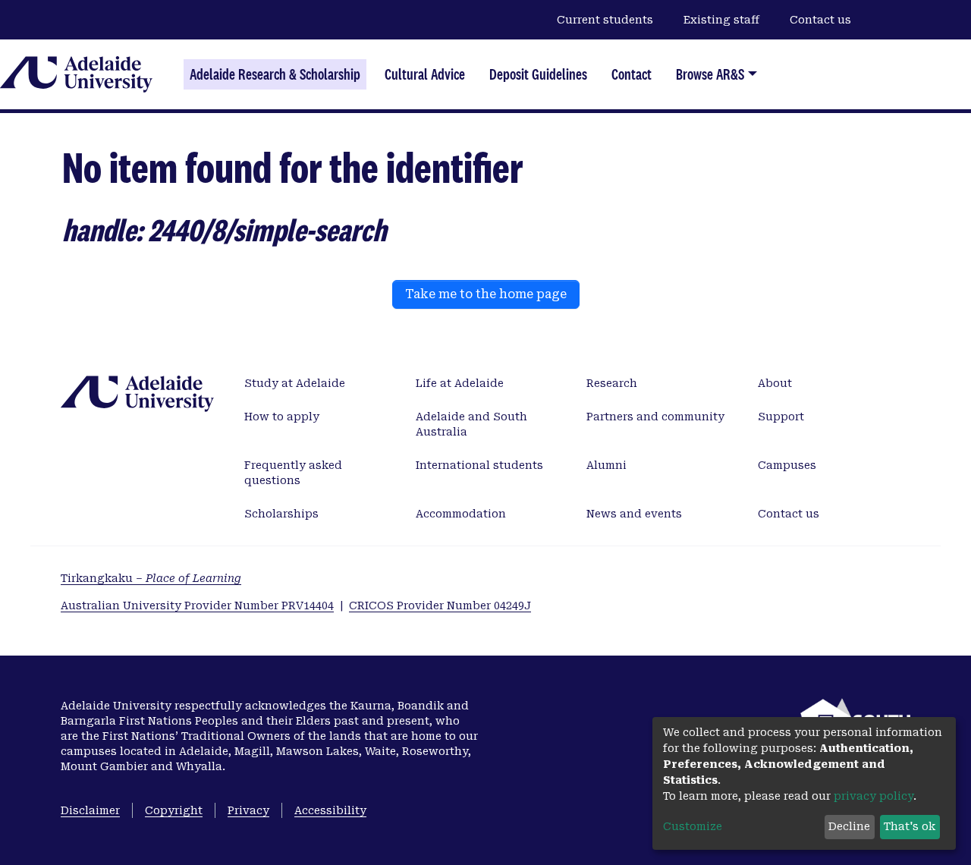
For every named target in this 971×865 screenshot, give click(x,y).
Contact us (820, 20)
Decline (849, 826)
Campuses (787, 465)
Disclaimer (90, 810)
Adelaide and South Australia (471, 424)
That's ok (909, 826)
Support (781, 416)
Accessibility (330, 810)
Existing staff (721, 20)
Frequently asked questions (293, 472)
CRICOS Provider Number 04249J (440, 605)
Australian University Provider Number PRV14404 (197, 605)
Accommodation (461, 514)
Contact (631, 74)
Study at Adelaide (294, 383)
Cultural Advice (425, 74)
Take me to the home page (486, 294)
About (775, 383)
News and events (634, 514)
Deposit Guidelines (538, 74)
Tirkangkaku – (151, 578)
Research (611, 383)
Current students (605, 20)
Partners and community (655, 416)
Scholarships (281, 514)
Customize (692, 826)
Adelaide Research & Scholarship (275, 74)
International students (479, 465)
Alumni (606, 465)
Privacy (248, 810)
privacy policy (873, 796)
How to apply (281, 416)
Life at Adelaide (460, 383)
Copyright (174, 810)
